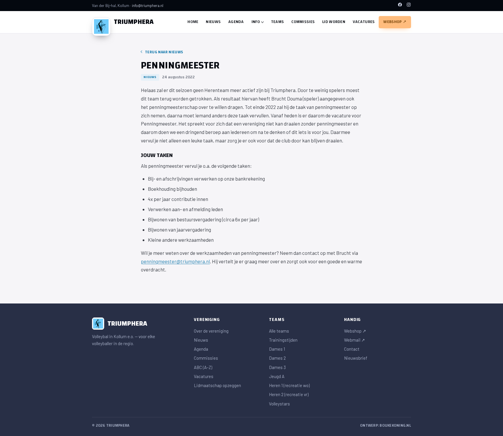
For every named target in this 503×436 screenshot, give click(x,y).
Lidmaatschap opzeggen (217, 385)
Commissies (303, 22)
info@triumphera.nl (147, 5)
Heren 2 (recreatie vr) (289, 394)
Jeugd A (276, 376)
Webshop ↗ (394, 22)
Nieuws (213, 22)
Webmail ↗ (354, 340)
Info (256, 22)
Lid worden (333, 22)
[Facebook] (400, 5)
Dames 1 (277, 349)
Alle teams (279, 330)
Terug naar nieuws (164, 52)
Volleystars (279, 403)
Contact (351, 349)
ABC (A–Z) (203, 367)
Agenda (236, 22)
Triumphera (134, 22)
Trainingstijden (283, 340)
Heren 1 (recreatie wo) (289, 385)
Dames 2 (277, 358)
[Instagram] (408, 5)
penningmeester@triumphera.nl (175, 261)
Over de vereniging (211, 330)
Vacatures (364, 22)
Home (192, 22)
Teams (277, 22)
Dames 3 (277, 367)
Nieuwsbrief (355, 358)
